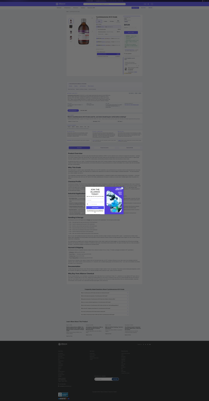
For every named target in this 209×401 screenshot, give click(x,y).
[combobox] (89, 204)
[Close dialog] (122, 188)
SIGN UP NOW (95, 207)
